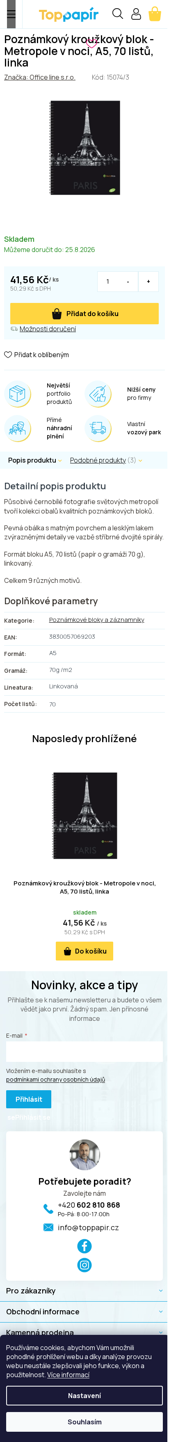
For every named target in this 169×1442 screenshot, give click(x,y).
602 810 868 (89, 1205)
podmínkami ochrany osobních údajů (55, 1079)
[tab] (110, 460)
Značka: (39, 77)
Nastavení (84, 1395)
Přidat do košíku (92, 313)
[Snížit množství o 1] (128, 281)
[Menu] (11, 14)
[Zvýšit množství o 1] (148, 281)
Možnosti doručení (48, 328)
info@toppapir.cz (88, 1227)
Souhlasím (85, 1421)
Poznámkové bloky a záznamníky (96, 619)
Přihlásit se (24, 1101)
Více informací (68, 1374)
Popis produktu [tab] (32, 460)
